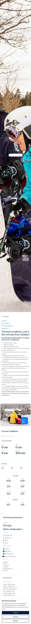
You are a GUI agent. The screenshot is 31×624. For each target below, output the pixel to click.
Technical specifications (7, 325)
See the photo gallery (24, 421)
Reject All (15, 620)
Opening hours (5, 328)
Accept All (15, 612)
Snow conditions (5, 323)
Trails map (4, 320)
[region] (15, 611)
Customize (15, 616)
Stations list (6, 316)
